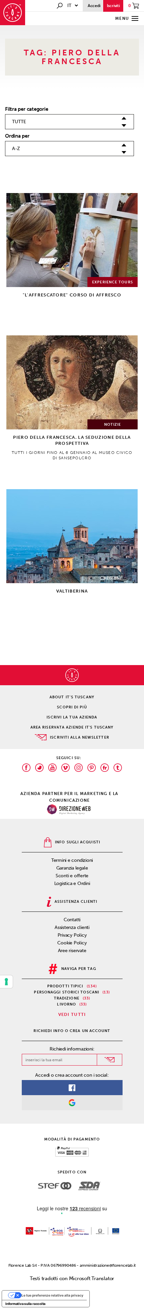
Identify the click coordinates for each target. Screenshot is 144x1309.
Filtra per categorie (26, 109)
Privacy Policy (72, 935)
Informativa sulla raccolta (25, 1304)
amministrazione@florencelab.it (108, 1265)
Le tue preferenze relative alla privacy (52, 1295)
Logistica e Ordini (72, 883)
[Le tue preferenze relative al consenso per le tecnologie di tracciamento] (6, 981)
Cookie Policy (71, 943)
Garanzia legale (72, 868)
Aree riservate (72, 950)
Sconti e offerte (72, 876)
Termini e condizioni (72, 860)
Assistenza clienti (72, 927)
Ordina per (17, 136)
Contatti (72, 920)
